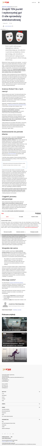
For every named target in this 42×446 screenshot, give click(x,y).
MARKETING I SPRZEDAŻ (6, 6)
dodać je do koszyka (12, 153)
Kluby (3, 400)
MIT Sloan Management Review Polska (8, 423)
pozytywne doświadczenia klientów (16, 282)
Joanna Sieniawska (16, 304)
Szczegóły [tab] (21, 216)
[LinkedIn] (10, 434)
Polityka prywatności (5, 436)
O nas (3, 393)
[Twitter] (5, 434)
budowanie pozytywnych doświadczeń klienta (17, 104)
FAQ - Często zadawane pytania (7, 416)
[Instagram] (7, 434)
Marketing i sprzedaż (17, 309)
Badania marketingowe (6, 428)
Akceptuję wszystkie (34, 231)
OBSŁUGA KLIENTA (14, 6)
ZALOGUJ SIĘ (34, 2)
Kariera (3, 397)
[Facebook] (2, 434)
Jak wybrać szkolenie (5, 409)
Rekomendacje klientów (6, 411)
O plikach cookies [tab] (34, 216)
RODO (3, 414)
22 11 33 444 (5, 383)
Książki (3, 426)
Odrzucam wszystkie (8, 231)
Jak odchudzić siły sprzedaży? (12, 330)
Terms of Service (10, 441)
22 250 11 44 (5, 385)
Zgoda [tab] (7, 216)
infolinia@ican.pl (5, 387)
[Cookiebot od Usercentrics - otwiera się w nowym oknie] (36, 213)
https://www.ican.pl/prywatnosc (31, 227)
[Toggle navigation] (39, 2)
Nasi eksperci (4, 395)
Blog (3, 421)
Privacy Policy (4, 441)
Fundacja (3, 398)
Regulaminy (4, 412)
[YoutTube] (13, 434)
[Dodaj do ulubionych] (6, 29)
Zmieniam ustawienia (20, 231)
